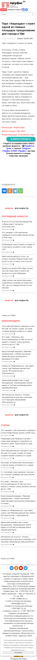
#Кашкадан (7, 127)
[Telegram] (15, 190)
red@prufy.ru (21, 598)
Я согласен (18, 652)
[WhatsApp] (20, 190)
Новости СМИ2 (9, 315)
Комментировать (21, 139)
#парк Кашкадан (9, 135)
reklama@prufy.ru (18, 603)
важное (9, 208)
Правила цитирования (18, 613)
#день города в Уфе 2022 (13, 131)
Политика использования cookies (18, 618)
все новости (21, 208)
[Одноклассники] (9, 190)
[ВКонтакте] (4, 190)
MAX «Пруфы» (19, 151)
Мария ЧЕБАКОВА (25, 38)
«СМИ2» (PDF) (11, 636)
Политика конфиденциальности (18, 616)
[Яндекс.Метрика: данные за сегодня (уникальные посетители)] (18, 659)
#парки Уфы (19, 127)
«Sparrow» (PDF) (25, 636)
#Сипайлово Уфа (26, 135)
